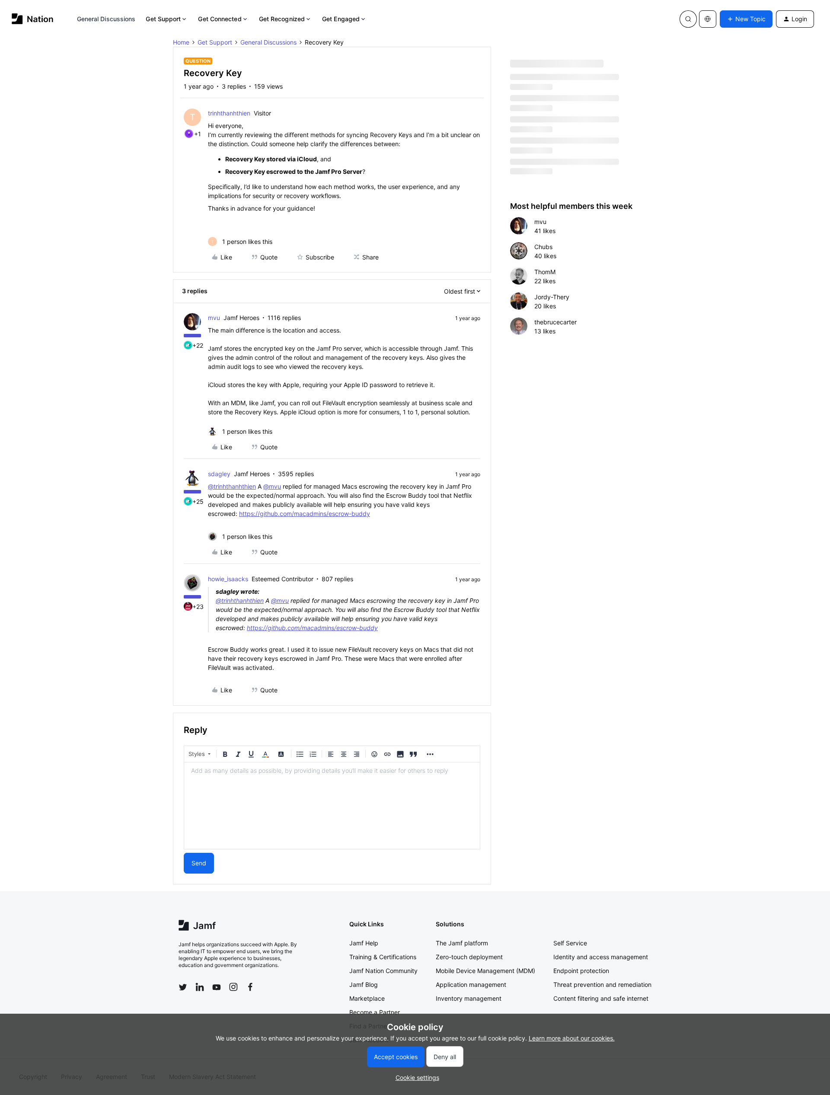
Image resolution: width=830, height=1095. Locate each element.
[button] (746, 19)
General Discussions (106, 18)
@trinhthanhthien (232, 486)
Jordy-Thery (551, 297)
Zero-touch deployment (469, 957)
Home (181, 42)
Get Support (163, 18)
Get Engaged (341, 18)
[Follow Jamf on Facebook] (250, 987)
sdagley (219, 473)
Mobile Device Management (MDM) (485, 970)
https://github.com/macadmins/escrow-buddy (304, 513)
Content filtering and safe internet (600, 998)
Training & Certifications (382, 957)
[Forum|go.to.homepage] (33, 18)
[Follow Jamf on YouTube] (216, 987)
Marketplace (367, 998)
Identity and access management (600, 957)
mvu (214, 317)
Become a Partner (374, 1012)
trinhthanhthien (229, 113)
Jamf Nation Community (383, 970)
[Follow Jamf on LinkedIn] (199, 987)
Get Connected (219, 18)
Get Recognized (282, 18)
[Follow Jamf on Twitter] (183, 987)
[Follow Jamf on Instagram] (233, 987)
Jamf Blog (363, 984)
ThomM (544, 271)
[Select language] (707, 19)
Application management (471, 984)
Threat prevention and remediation (602, 984)
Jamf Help (363, 943)
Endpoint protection (581, 970)
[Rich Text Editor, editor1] (332, 805)
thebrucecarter (555, 322)
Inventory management (468, 998)
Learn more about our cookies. (572, 1038)
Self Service (570, 943)
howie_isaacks (228, 579)
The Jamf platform (462, 943)
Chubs (543, 246)
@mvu (272, 486)
